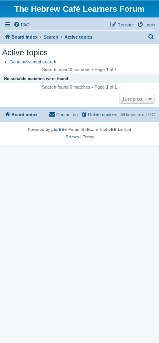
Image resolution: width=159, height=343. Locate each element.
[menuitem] (21, 25)
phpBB (57, 129)
